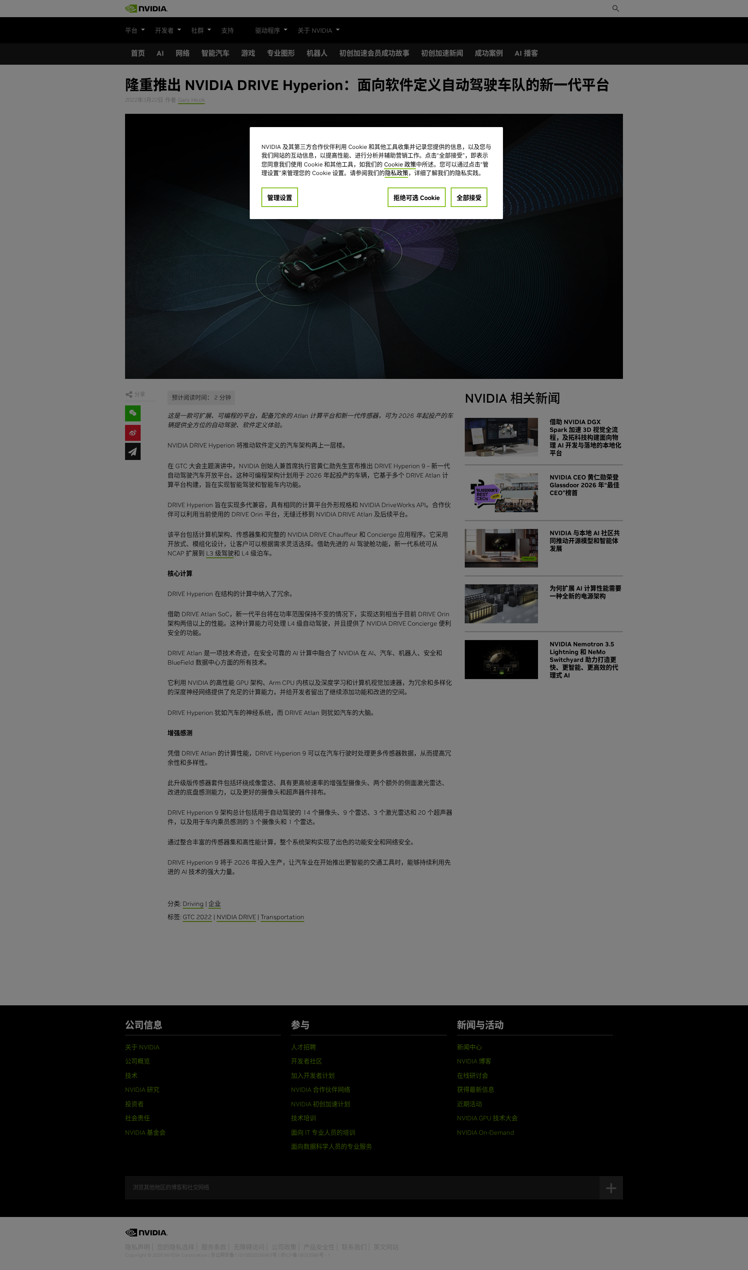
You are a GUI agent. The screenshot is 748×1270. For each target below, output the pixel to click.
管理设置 (279, 198)
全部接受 (469, 198)
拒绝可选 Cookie (416, 198)
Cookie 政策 (400, 164)
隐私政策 (396, 173)
